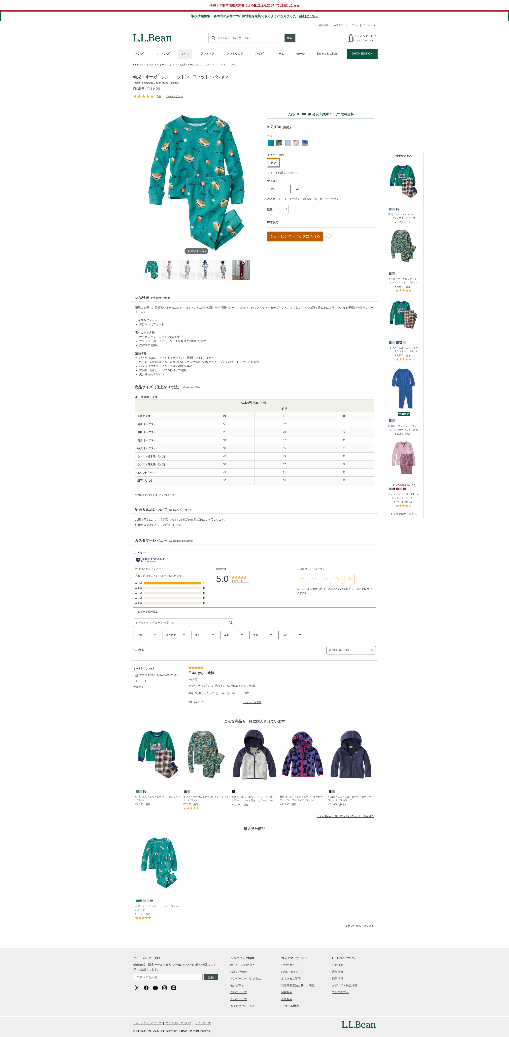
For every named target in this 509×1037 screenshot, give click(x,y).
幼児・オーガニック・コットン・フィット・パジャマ (159, 908)
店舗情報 (323, 25)
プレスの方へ (340, 992)
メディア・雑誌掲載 (344, 985)
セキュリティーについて (147, 1023)
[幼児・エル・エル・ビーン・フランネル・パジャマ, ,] (389, 209)
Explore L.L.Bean (327, 53)
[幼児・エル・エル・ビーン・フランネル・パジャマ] (403, 165)
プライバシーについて (178, 1023)
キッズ (185, 53)
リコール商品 (290, 1006)
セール (300, 53)
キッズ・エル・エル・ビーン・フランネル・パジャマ (403, 349)
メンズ (139, 53)
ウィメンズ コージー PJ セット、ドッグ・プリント (403, 496)
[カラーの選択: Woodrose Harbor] (305, 143)
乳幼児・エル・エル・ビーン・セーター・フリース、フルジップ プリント (302, 798)
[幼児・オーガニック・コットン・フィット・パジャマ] (159, 862)
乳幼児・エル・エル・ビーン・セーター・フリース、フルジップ (350, 798)
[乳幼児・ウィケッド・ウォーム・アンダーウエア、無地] (403, 367)
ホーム (280, 53)
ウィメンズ (163, 53)
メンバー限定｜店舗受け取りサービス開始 (320, 114)
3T (285, 189)
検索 (289, 38)
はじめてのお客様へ (242, 964)
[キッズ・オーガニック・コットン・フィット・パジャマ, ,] (389, 273)
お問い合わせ (289, 971)
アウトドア (208, 53)
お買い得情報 (238, 971)
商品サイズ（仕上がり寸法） (321, 199)
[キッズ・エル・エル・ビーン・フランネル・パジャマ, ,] (389, 342)
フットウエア (235, 53)
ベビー (160, 64)
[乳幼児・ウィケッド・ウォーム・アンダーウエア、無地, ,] (389, 420)
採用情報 (337, 978)
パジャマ (172, 64)
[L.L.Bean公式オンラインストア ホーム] (152, 36)
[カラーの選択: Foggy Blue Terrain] (288, 143)
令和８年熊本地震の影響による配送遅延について (254, 5)
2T (273, 189)
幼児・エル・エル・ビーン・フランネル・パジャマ (403, 216)
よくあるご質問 (291, 978)
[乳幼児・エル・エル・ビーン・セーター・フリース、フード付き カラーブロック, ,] (233, 791)
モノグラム (237, 985)
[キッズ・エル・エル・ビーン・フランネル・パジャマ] (403, 298)
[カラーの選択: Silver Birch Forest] (296, 143)
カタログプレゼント (242, 1006)
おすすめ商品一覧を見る (405, 513)
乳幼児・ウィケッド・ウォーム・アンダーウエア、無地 (403, 428)
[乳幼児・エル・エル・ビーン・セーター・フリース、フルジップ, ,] (330, 791)
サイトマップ (203, 1023)
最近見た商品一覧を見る (359, 925)
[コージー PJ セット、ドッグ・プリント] (403, 441)
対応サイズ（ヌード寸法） (283, 199)
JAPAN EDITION (362, 53)
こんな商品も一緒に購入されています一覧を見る (345, 816)
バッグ (259, 53)
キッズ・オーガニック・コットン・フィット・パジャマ (403, 281)
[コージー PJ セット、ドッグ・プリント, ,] (389, 489)
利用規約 (286, 992)
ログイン (368, 25)
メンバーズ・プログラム (245, 978)
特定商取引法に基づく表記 (298, 985)
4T (298, 189)
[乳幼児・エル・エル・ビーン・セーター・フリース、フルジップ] (351, 754)
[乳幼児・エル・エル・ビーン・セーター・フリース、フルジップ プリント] (302, 754)
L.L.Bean (138, 64)
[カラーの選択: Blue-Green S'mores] (271, 143)
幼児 (273, 163)
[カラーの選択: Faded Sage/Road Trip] (279, 143)
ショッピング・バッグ (295, 236)
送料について (238, 992)
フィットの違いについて (282, 172)
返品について (238, 999)
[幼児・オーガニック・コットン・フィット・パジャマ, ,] (137, 901)
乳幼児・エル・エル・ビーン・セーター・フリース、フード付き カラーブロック (254, 799)
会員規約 (286, 999)
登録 (211, 977)
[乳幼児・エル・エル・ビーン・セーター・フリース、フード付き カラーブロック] (254, 754)
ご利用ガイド (289, 964)
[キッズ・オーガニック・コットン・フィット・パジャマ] (403, 229)
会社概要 (337, 964)
